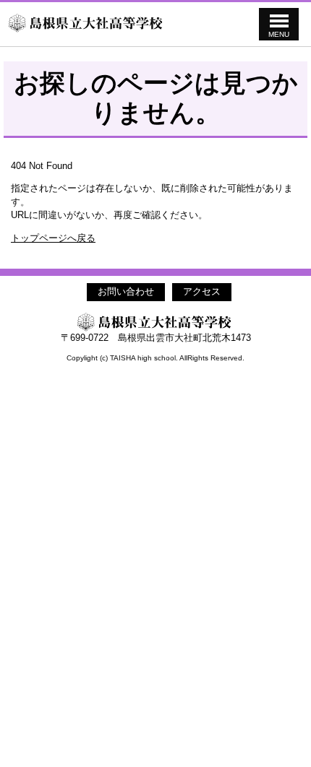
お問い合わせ (126, 291)
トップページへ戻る (53, 238)
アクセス (202, 291)
